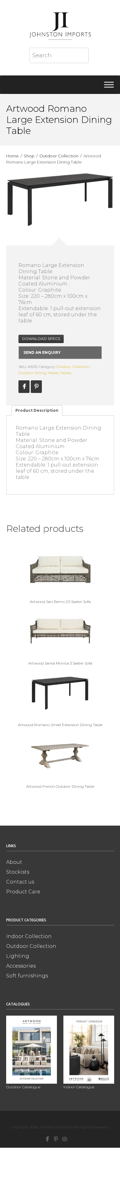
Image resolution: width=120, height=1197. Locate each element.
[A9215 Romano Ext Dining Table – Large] (60, 199)
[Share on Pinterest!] (36, 386)
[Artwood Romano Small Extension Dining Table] (60, 692)
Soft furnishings (27, 976)
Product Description (36, 410)
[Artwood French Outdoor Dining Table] (60, 754)
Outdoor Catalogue (23, 1087)
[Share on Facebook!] (24, 386)
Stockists (17, 872)
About (14, 862)
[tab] (36, 410)
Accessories (21, 966)
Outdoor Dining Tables (38, 372)
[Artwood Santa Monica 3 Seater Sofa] (60, 631)
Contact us (20, 882)
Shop (29, 155)
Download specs (41, 338)
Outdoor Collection (58, 155)
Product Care (23, 892)
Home (12, 155)
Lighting (17, 956)
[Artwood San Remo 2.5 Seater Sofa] (60, 569)
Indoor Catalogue (78, 1087)
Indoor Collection (29, 936)
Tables (65, 372)
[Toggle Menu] (109, 84)
